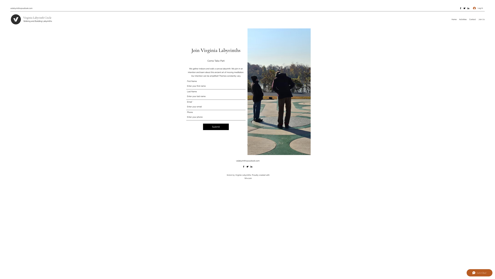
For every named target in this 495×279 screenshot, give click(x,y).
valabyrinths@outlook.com (21, 8)
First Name (192, 81)
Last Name (192, 92)
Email (189, 102)
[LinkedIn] (468, 8)
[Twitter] (464, 8)
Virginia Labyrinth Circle (37, 17)
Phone (190, 112)
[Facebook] (460, 8)
